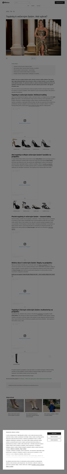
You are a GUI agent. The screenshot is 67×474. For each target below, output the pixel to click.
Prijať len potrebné (54, 436)
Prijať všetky (54, 433)
